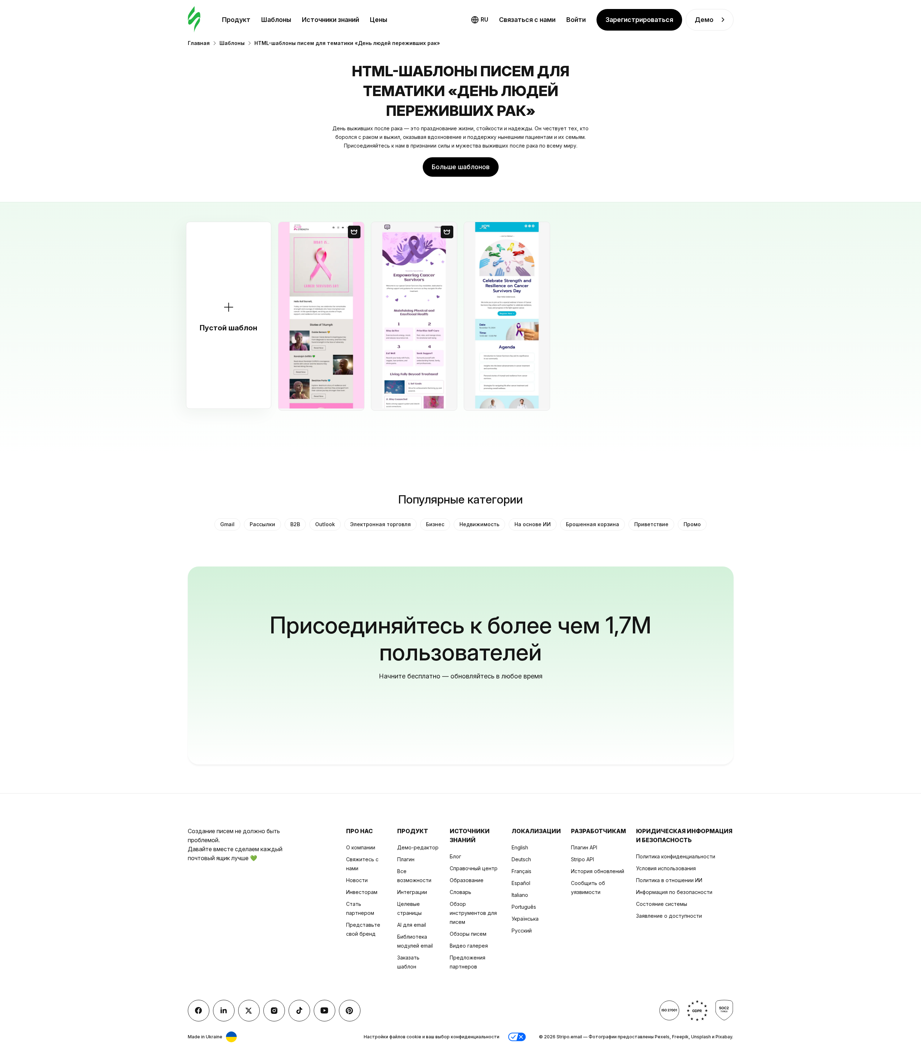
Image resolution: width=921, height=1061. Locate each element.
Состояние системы (661, 904)
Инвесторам (361, 892)
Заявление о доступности (669, 916)
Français (521, 871)
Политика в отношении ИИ (669, 880)
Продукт (236, 19)
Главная (199, 43)
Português (524, 907)
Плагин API (584, 847)
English (520, 847)
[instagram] (274, 1010)
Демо (704, 19)
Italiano (520, 895)
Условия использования (666, 868)
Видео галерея (469, 946)
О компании (360, 847)
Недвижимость (479, 524)
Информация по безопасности (674, 892)
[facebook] (198, 1010)
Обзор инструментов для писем (473, 913)
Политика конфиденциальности (675, 856)
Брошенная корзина (592, 524)
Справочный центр (474, 868)
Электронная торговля (380, 524)
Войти (576, 19)
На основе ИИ (532, 524)
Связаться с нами (527, 19)
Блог (455, 856)
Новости (357, 880)
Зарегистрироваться (639, 19)
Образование (467, 880)
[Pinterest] (349, 1010)
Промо (692, 524)
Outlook (325, 524)
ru (484, 19)
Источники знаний (330, 19)
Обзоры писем (468, 934)
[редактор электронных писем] (194, 19)
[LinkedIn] (224, 1010)
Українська (525, 919)
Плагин (405, 859)
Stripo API (582, 859)
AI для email (411, 925)
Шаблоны (276, 19)
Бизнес (435, 524)
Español (521, 883)
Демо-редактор (418, 847)
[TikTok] (299, 1010)
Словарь (460, 892)
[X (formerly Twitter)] (249, 1010)
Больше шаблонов (461, 167)
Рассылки (262, 524)
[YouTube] (324, 1010)
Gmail (227, 524)
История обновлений (597, 871)
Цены (378, 19)
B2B (295, 524)
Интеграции (412, 892)
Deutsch (521, 859)
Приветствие (651, 524)
